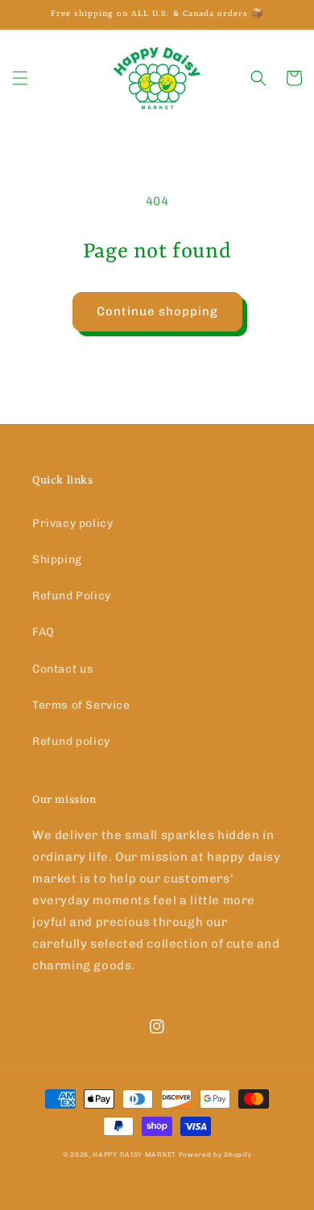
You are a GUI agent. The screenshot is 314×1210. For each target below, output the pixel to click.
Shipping (57, 559)
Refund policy (71, 741)
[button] (20, 78)
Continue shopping (157, 311)
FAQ (43, 632)
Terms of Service (81, 705)
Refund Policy (71, 596)
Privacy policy (72, 523)
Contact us (63, 669)
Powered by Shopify (215, 1154)
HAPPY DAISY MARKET (134, 1154)
